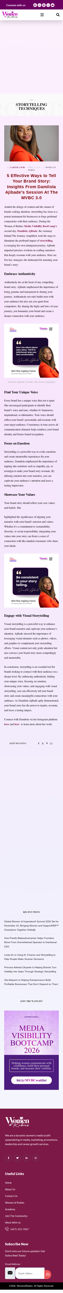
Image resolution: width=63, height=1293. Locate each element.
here (6, 724)
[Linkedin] (44, 5)
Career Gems (17, 167)
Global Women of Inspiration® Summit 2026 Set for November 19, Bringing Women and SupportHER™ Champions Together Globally (31, 925)
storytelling (46, 240)
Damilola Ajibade (27, 231)
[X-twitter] (48, 5)
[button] (42, 15)
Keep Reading (18, 743)
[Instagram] (39, 5)
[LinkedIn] (26, 1158)
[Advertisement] (31, 60)
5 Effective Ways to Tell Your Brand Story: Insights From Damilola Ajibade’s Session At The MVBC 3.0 (31, 186)
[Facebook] (35, 5)
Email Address (13, 1264)
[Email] (51, 743)
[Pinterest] (47, 743)
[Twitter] (43, 743)
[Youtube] (52, 5)
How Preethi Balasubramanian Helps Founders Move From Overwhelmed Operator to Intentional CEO (30, 942)
